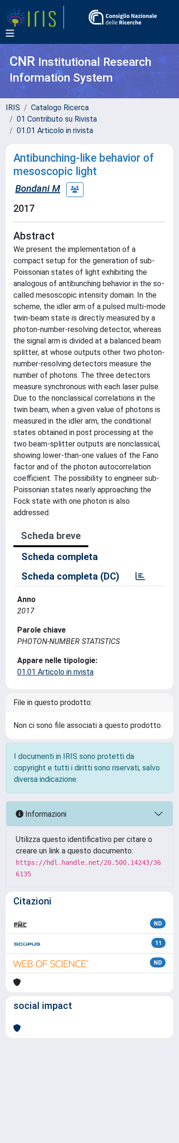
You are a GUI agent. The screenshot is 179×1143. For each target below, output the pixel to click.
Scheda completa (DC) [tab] (70, 576)
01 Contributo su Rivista (57, 119)
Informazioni (44, 814)
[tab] (140, 576)
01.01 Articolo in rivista (55, 130)
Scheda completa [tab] (59, 556)
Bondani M (37, 188)
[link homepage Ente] (123, 17)
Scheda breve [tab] (51, 535)
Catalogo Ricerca (60, 107)
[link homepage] (35, 17)
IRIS (13, 107)
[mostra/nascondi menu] (10, 33)
